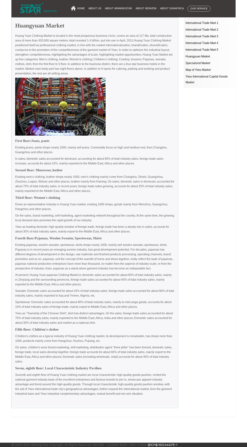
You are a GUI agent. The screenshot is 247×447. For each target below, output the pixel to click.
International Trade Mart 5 (202, 49)
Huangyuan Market (198, 56)
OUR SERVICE (199, 8)
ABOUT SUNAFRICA (172, 8)
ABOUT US (94, 8)
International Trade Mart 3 (202, 36)
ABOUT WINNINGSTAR (118, 8)
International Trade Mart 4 (202, 43)
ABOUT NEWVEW (146, 8)
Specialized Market (198, 63)
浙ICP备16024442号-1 (162, 445)
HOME (81, 8)
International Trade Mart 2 (202, 29)
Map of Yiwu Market (198, 69)
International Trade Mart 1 (202, 22)
